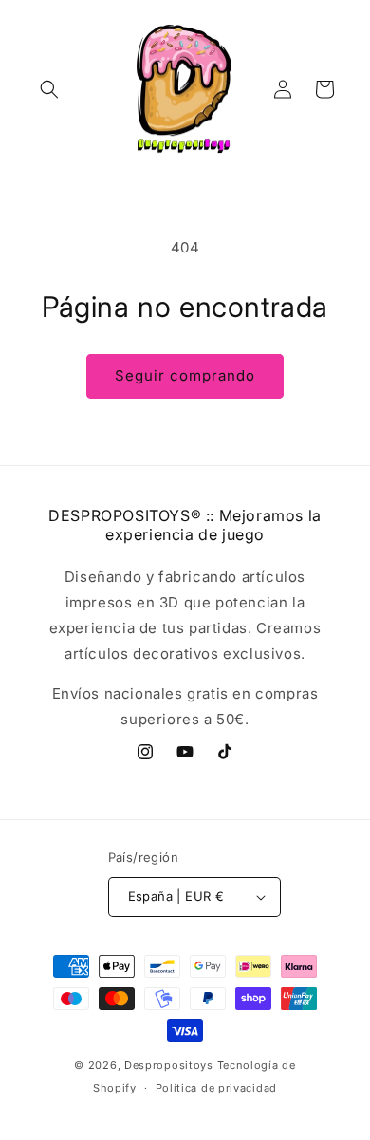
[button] (49, 89)
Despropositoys (168, 1065)
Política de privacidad (216, 1087)
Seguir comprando (185, 375)
